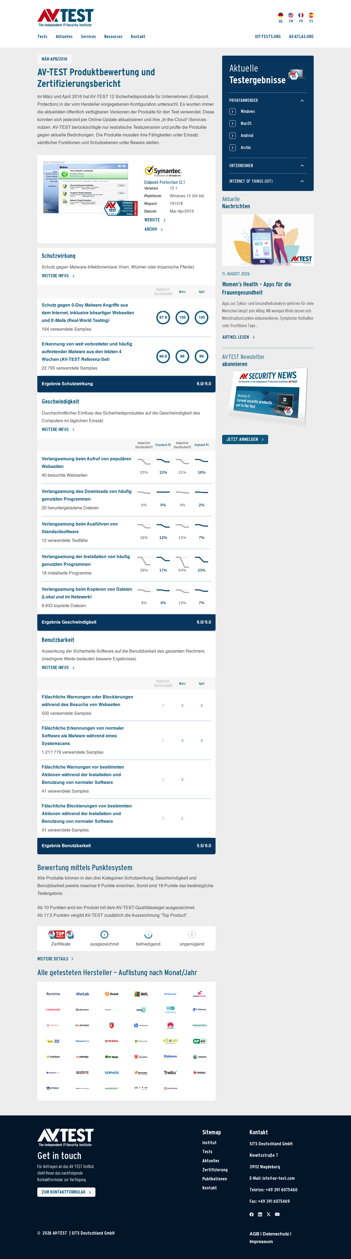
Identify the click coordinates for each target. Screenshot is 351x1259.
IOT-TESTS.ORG (268, 36)
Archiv (151, 229)
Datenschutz (276, 1234)
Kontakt (138, 36)
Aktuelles (64, 36)
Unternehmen (241, 165)
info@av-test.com (278, 1178)
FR (301, 21)
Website (152, 219)
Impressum (261, 1242)
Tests (42, 36)
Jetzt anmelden (242, 439)
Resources (113, 36)
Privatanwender (243, 100)
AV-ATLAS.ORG (301, 36)
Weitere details (52, 958)
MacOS (246, 123)
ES (311, 21)
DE (281, 21)
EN (291, 21)
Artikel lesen (235, 337)
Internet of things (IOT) (251, 181)
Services (88, 36)
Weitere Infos (55, 275)
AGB (254, 1234)
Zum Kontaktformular (63, 1192)
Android (247, 135)
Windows (248, 111)
